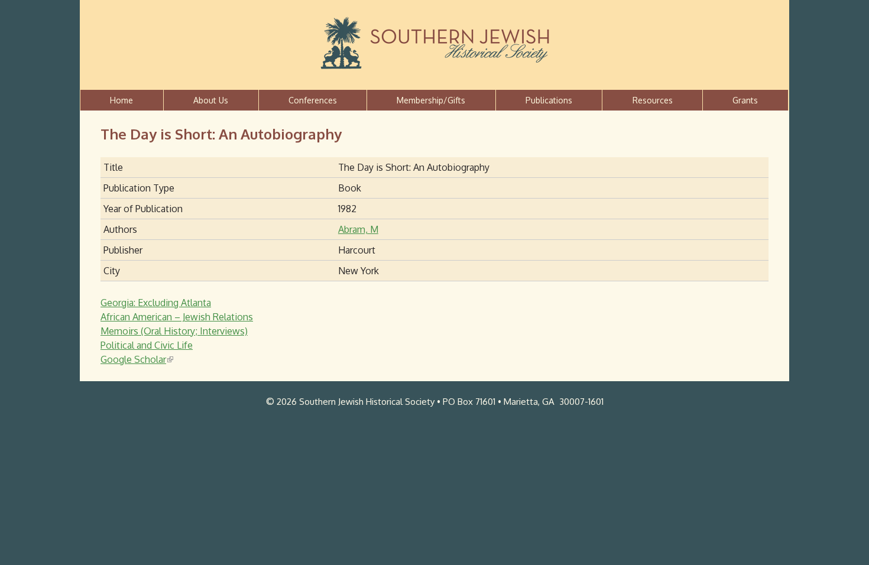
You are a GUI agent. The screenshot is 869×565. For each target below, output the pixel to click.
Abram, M (358, 229)
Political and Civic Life (146, 345)
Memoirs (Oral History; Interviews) (174, 331)
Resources (653, 100)
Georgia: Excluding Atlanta (155, 303)
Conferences (312, 100)
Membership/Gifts (431, 100)
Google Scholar (135, 359)
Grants (745, 100)
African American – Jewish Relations (176, 317)
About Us (210, 100)
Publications (549, 100)
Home (121, 100)
